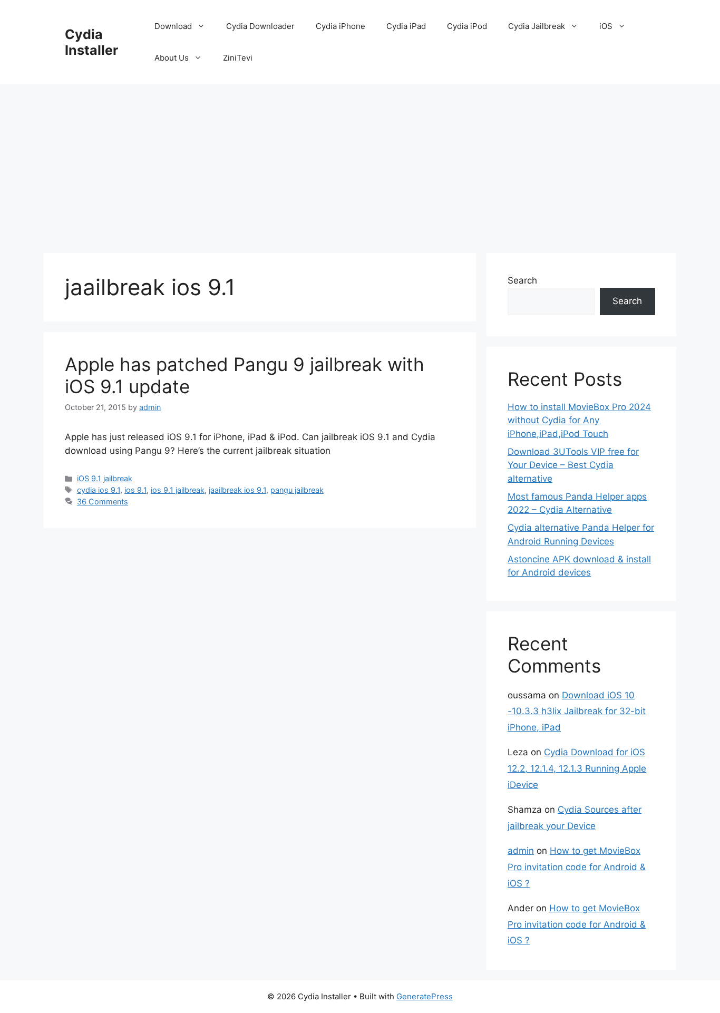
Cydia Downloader (260, 26)
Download (173, 26)
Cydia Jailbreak (536, 26)
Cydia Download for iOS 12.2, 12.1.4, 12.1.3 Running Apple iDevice (577, 768)
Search (522, 280)
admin (521, 850)
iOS (605, 26)
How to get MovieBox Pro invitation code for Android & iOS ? (577, 866)
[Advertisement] (360, 163)
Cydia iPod (467, 26)
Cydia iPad (406, 26)
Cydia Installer (91, 42)
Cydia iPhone (340, 26)
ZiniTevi (237, 58)
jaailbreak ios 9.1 (237, 489)
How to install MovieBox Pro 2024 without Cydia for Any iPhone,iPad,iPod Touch (579, 420)
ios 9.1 (135, 489)
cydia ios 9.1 (98, 489)
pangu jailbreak (297, 489)
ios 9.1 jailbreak (178, 489)
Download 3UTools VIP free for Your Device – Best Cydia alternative (573, 465)
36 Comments (102, 501)
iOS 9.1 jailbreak (104, 478)
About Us (171, 58)
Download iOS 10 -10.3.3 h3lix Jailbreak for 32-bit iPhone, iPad (577, 711)
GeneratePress (424, 996)
